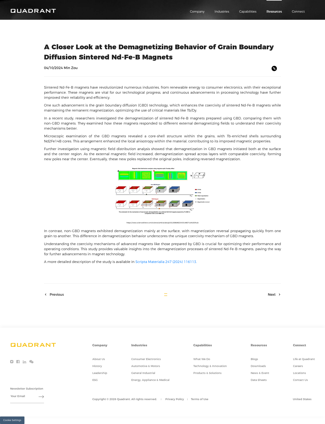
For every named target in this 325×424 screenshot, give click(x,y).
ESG (95, 380)
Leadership (99, 373)
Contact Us (300, 380)
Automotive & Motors (145, 366)
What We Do (201, 359)
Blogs (254, 359)
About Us (98, 359)
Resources (274, 11)
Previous (57, 295)
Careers (298, 366)
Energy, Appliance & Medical (150, 380)
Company (197, 11)
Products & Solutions (207, 373)
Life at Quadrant (304, 359)
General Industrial (143, 373)
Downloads (258, 366)
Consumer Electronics (146, 359)
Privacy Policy (174, 399)
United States (302, 399)
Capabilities (247, 11)
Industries (222, 11)
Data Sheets (259, 380)
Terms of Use (199, 399)
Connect (298, 11)
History (97, 366)
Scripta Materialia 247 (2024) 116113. (166, 262)
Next (272, 295)
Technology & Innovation (210, 366)
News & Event (260, 373)
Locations (299, 373)
